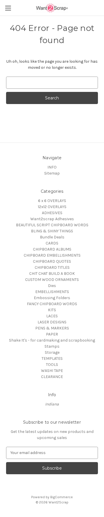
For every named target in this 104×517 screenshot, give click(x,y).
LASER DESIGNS (52, 322)
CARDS (52, 243)
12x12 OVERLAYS (52, 206)
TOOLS (52, 364)
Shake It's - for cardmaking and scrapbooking (52, 340)
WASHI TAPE (52, 370)
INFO (52, 167)
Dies (52, 285)
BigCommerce (61, 497)
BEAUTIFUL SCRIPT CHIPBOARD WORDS (52, 225)
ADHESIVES (52, 212)
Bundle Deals (52, 237)
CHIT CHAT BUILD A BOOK (52, 273)
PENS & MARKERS (52, 328)
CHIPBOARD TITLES (52, 267)
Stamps (52, 346)
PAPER (52, 334)
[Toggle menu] (8, 8)
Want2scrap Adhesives (52, 218)
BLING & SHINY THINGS (52, 231)
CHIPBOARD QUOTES (52, 261)
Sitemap (52, 173)
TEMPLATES (52, 358)
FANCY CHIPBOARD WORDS (52, 303)
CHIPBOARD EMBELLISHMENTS (52, 255)
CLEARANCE (52, 376)
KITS (52, 309)
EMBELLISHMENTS (52, 291)
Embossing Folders (52, 297)
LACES (52, 316)
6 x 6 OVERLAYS (52, 200)
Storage (52, 352)
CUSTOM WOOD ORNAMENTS (52, 279)
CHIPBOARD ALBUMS (52, 249)
